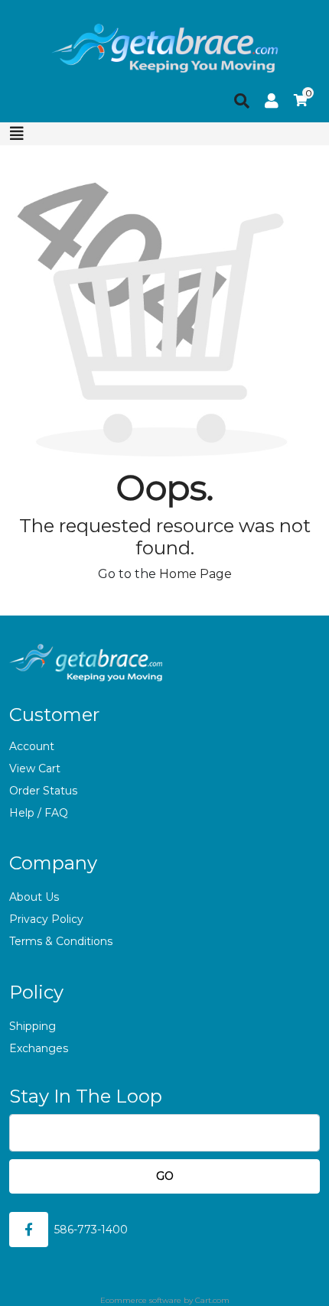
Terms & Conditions (60, 941)
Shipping (32, 1026)
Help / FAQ (38, 813)
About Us (34, 897)
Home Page (195, 574)
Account (31, 746)
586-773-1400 (91, 1229)
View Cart (34, 768)
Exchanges (38, 1048)
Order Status (43, 791)
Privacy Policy (46, 919)
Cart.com (212, 1300)
